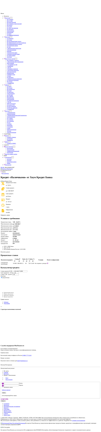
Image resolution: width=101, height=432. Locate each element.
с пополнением (11, 112)
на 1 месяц (10, 118)
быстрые (9, 90)
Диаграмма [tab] (7, 303)
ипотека (9, 160)
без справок (10, 19)
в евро (8, 128)
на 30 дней (10, 95)
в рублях (9, 124)
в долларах (10, 126)
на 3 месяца (10, 119)
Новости (6, 408)
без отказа (9, 81)
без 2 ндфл (10, 21)
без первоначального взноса (14, 44)
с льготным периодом (13, 70)
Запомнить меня (8, 387)
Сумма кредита (10, 271)
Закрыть (3, 400)
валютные (9, 125)
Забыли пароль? (6, 390)
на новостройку (11, 55)
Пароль (21, 385)
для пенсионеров (11, 50)
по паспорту (10, 29)
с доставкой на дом (12, 64)
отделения (9, 138)
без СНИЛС (10, 96)
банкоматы (10, 140)
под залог (9, 26)
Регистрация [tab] (9, 379)
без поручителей (11, 22)
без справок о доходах (13, 60)
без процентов (11, 89)
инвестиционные (11, 129)
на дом (9, 47)
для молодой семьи (12, 52)
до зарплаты (10, 92)
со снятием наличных (13, 80)
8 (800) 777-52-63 (26, 355)
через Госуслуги (11, 103)
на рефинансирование (13, 35)
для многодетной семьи (13, 54)
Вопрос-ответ (7, 410)
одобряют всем (11, 74)
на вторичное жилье (12, 45)
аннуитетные (5, 277)
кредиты (9, 159)
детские (9, 131)
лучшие (9, 76)
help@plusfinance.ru (22, 360)
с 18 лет (9, 67)
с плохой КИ (10, 83)
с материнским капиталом (14, 48)
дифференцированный (13, 151)
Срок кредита (7, 272)
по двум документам (12, 28)
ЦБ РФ (2, 167)
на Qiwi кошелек (11, 106)
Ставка (6, 274)
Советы (6, 413)
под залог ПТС (11, 105)
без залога (9, 25)
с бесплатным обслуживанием (15, 61)
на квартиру (10, 38)
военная (9, 51)
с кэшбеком (10, 66)
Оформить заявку (5, 215)
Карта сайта (7, 415)
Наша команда (8, 412)
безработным (10, 73)
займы (8, 163)
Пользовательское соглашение (12, 406)
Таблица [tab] (6, 302)
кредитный (10, 148)
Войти (4, 392)
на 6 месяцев (10, 121)
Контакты (6, 405)
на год (8, 122)
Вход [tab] (7, 378)
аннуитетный (10, 149)
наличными (10, 32)
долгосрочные (11, 93)
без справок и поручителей (14, 23)
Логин (20, 383)
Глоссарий (6, 409)
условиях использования (78, 420)
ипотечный (10, 152)
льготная (9, 57)
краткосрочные (11, 117)
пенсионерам (10, 31)
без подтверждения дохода (14, 41)
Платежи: (3, 276)
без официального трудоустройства (16, 42)
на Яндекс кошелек (12, 107)
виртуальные (10, 63)
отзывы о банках (11, 137)
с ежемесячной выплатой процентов (17, 115)
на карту (9, 33)
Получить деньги (5, 252)
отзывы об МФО (11, 143)
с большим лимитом (12, 69)
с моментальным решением (14, 78)
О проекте (6, 403)
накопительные (11, 114)
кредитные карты (11, 161)
